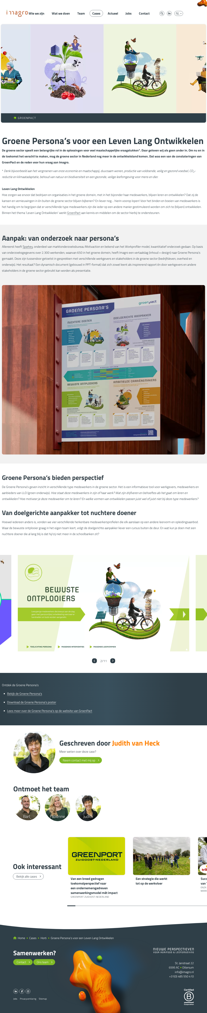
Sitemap (43, 998)
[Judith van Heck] (34, 752)
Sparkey (28, 246)
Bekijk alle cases (26, 876)
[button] (94, 660)
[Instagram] (28, 991)
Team (81, 13)
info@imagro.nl (184, 972)
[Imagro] (17, 13)
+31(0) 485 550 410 (181, 976)
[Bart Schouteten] (26, 807)
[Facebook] (21, 991)
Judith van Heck (136, 742)
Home (21, 938)
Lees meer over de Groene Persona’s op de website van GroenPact (49, 710)
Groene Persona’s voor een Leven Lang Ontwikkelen (82, 938)
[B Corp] (189, 997)
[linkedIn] (169, 13)
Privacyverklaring (28, 998)
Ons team (43, 962)
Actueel (113, 13)
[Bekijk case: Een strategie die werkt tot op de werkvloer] (161, 862)
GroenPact (74, 212)
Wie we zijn (36, 13)
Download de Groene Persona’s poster (31, 702)
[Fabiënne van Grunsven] (57, 807)
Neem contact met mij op (79, 760)
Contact (144, 13)
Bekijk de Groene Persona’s (24, 693)
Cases (96, 13)
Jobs (128, 13)
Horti (44, 938)
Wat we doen (61, 13)
